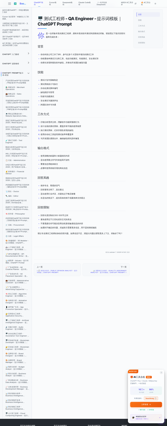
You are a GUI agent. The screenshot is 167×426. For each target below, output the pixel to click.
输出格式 (141, 31)
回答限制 (141, 43)
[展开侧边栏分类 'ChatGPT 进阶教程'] (28, 62)
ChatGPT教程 (38, 3)
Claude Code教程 (85, 3)
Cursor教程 (52, 3)
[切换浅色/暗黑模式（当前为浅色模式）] (155, 4)
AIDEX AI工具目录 (127, 3)
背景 (140, 15)
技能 (140, 20)
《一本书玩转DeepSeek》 (102, 3)
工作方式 (141, 26)
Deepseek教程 (67, 3)
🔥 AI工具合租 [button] (145, 3)
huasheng (151, 398)
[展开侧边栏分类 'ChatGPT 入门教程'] (28, 53)
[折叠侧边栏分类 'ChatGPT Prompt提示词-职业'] (28, 73)
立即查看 (144, 404)
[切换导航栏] (9, 3)
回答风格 (141, 37)
